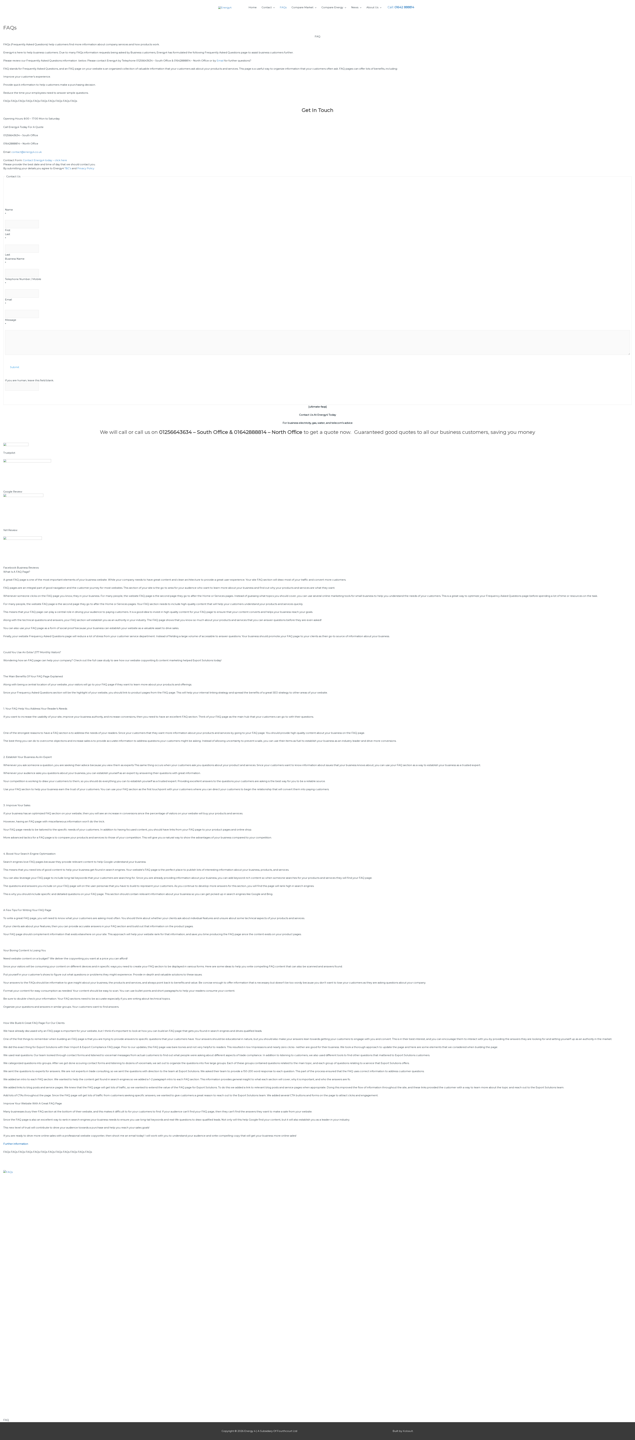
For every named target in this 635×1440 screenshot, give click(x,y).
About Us (372, 7)
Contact (267, 7)
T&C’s (67, 168)
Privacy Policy (85, 168)
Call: (401, 7)
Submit (14, 367)
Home (253, 7)
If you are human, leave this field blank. (29, 380)
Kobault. (408, 1431)
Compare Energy (332, 7)
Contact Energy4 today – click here (45, 160)
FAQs (283, 7)
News (354, 7)
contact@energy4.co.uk (26, 152)
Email (220, 60)
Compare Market (302, 7)
